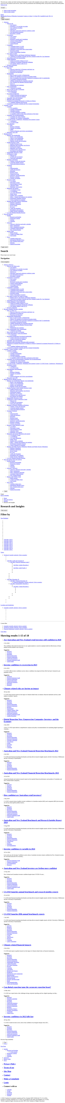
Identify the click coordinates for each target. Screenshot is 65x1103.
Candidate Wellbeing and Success (18, 102)
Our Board (13, 38)
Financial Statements (12, 657)
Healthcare (9, 972)
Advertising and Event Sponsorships (16, 58)
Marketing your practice (16, 187)
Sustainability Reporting (13, 962)
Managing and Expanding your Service (20, 145)
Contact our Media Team (16, 234)
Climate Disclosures (12, 711)
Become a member (8, 66)
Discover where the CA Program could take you (22, 69)
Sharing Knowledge (15, 244)
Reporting (12, 171)
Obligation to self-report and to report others (21, 49)
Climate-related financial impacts (17, 945)
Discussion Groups (15, 182)
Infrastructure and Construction (15, 973)
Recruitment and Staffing (16, 151)
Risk (11, 125)
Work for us (13, 29)
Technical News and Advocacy (18, 149)
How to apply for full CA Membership (19, 75)
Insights (9, 215)
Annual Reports (14, 43)
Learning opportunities (15, 109)
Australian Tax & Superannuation (15, 115)
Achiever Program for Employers (18, 95)
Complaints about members (17, 48)
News (8, 237)
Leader (8, 743)
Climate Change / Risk (12, 710)
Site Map (7, 1071)
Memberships (10, 73)
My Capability (41, 16)
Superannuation (14, 168)
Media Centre (10, 231)
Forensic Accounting (15, 128)
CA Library (13, 181)
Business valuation (15, 177)
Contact (7, 1075)
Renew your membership (16, 136)
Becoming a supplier (15, 33)
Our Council (13, 36)
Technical (9, 165)
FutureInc (12, 221)
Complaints (10, 45)
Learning (9, 106)
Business (9, 707)
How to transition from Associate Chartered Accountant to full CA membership (30, 78)
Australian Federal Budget (16, 228)
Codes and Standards (15, 208)
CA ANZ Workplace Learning (17, 112)
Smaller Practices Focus (16, 144)
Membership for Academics (17, 85)
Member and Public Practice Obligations (17, 201)
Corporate (9, 747)
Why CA (9, 68)
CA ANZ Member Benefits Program (16, 212)
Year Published (4, 518)
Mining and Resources (12, 976)
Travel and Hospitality (12, 983)
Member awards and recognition (18, 141)
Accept (3, 7)
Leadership (10, 1011)
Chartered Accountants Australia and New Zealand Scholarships (23, 103)
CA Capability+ (14, 108)
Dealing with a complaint (16, 195)
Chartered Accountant (15, 88)
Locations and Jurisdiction (7, 605)
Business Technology (12, 1010)
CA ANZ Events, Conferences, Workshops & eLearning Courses (23, 119)
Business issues (14, 172)
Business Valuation (15, 126)
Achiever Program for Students (18, 96)
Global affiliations (11, 59)
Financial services (14, 174)
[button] (5, 19)
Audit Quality (10, 661)
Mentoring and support (12, 188)
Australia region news (15, 238)
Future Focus (10, 1013)
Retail (8, 981)
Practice (9, 746)
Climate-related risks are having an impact (21, 688)
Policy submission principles (17, 227)
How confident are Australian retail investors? (23, 795)
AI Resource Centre (12, 154)
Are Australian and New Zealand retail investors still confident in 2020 (32, 640)
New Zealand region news (16, 241)
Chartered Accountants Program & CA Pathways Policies (21, 101)
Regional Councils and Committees (19, 39)
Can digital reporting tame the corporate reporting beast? (27, 987)
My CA (51, 16)
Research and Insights (15, 217)
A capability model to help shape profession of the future (24, 113)
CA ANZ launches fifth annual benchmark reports (24, 914)
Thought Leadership (12, 740)
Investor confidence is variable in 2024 (19, 849)
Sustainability (10, 708)
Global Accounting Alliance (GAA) (19, 60)
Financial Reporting (12, 655)
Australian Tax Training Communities (19, 118)
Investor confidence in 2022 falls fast (18, 1017)
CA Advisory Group (15, 189)
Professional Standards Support (18, 198)
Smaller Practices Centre (13, 142)
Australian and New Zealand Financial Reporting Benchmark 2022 (31, 751)
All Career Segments (12, 965)
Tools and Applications (16, 158)
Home (2, 14)
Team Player (10, 741)
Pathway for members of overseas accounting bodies (23, 76)
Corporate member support (17, 162)
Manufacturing (10, 975)
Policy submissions (15, 225)
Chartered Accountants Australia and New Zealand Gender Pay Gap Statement (30, 56)
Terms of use (4, 4)
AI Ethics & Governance (16, 156)
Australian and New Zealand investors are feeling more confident (30, 868)
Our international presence (16, 32)
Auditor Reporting (11, 716)
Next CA (12, 83)
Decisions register (14, 50)
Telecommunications (12, 982)
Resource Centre (11, 179)
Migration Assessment (17, 16)
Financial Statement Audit (13, 660)
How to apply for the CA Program (15, 89)
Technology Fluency (12, 1009)
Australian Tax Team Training (17, 116)
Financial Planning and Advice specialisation (21, 131)
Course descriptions (12, 91)
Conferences (13, 121)
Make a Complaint (11, 1079)
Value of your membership (16, 138)
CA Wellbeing (13, 191)
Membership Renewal (6, 16)
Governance (10, 35)
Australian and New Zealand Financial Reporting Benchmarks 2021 (31, 773)
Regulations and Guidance (16, 210)
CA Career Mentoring (15, 192)
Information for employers (16, 70)
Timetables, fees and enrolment (14, 98)
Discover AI (13, 155)
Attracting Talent (14, 185)
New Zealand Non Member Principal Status (21, 82)
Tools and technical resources (17, 164)
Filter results (4, 510)
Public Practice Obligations (17, 211)
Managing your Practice (16, 148)
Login (2, 17)
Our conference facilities (16, 28)
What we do (10, 23)
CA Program (13, 92)
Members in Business (12, 159)
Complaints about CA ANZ (17, 46)
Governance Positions (15, 42)
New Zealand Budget (15, 230)
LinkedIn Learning (15, 111)
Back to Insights (5, 495)
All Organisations (11, 845)
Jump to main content (9, 12)
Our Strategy (13, 25)
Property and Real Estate (13, 979)
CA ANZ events (14, 122)
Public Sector (13, 194)
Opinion (12, 220)
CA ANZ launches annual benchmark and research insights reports (31, 892)
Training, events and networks (17, 161)
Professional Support (15, 146)
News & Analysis (8, 214)
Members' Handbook (15, 202)
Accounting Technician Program (18, 79)
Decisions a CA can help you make (19, 26)
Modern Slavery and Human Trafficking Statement (23, 55)
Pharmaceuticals (11, 978)
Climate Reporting (11, 963)
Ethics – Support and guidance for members (21, 197)
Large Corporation (11, 941)
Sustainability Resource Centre (14, 152)
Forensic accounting (15, 178)
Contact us (26, 16)
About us (6, 22)
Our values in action (12, 53)
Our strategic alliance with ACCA (18, 63)
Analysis (9, 764)
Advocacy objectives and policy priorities (20, 224)
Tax (11, 167)
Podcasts (12, 242)
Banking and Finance (12, 971)
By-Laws (12, 207)
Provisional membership (13, 93)
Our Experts (13, 235)
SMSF (11, 129)
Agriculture (10, 969)
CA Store (35, 16)
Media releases (14, 232)
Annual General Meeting (16, 40)
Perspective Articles (15, 218)
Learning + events (8, 105)
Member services (8, 134)
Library (31, 16)
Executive (9, 744)
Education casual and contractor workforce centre (22, 30)
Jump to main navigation (10, 10)
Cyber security (13, 1052)
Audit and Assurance (12, 658)
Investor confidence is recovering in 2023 (20, 665)
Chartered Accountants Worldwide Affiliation (21, 62)
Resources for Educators (16, 72)
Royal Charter (13, 205)
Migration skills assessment (14, 99)
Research (9, 651)
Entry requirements (11, 86)
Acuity (47, 16)
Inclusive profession (12, 65)
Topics (2, 552)
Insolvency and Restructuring (17, 175)
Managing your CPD (12, 132)
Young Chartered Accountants (17, 199)
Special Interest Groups (16, 184)
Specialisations (10, 124)
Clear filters (3, 631)
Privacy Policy (10, 1064)
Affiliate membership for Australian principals (21, 81)
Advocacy (9, 222)
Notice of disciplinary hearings (17, 52)
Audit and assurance (15, 169)
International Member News (17, 240)
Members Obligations (15, 204)
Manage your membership (13, 135)
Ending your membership (16, 139)
